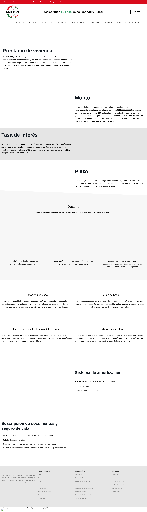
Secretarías (42, 478)
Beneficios (41, 481)
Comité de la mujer (81, 498)
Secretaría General (81, 478)
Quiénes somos (43, 495)
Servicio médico (117, 488)
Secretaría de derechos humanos (85, 495)
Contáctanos (42, 498)
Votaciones (41, 502)
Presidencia (78, 474)
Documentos (42, 488)
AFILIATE (137, 12)
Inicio (40, 474)
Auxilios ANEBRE (117, 491)
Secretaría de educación (82, 481)
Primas (114, 478)
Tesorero (78, 485)
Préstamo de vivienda (118, 481)
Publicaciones (42, 485)
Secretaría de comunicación (84, 488)
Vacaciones (115, 474)
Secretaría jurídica (81, 491)
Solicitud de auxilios (44, 491)
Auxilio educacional (118, 485)
